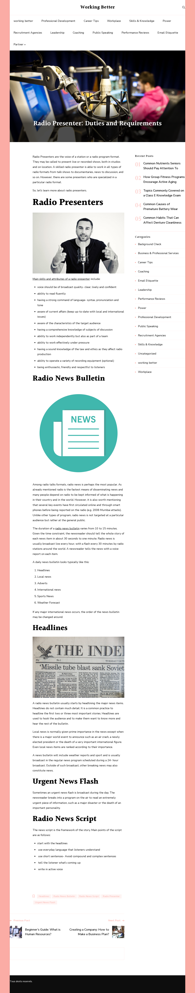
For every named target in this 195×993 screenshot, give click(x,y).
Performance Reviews (135, 32)
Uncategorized (147, 353)
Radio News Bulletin (64, 896)
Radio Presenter (111, 896)
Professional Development (58, 21)
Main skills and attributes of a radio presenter (61, 279)
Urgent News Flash (45, 902)
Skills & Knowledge (141, 21)
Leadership (57, 32)
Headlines (44, 896)
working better (23, 21)
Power (167, 21)
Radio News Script (89, 896)
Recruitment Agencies (28, 32)
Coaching (78, 32)
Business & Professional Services (158, 253)
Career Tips (91, 21)
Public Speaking (103, 32)
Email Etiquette (168, 32)
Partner (18, 44)
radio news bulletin (67, 528)
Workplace (114, 21)
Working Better (97, 7)
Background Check (149, 244)
